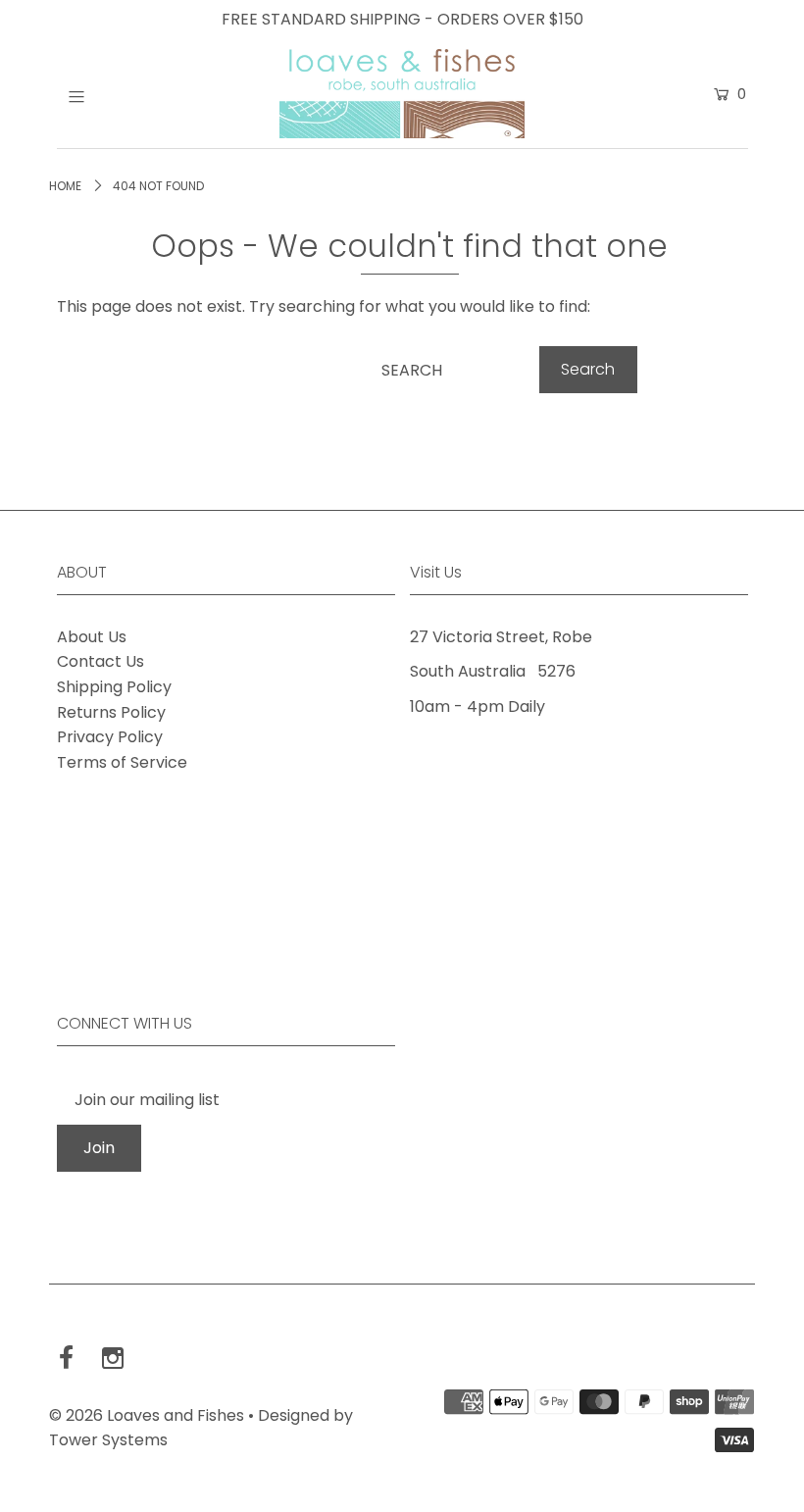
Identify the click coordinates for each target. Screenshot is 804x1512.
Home (65, 185)
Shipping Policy (114, 687)
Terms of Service (122, 762)
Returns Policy (111, 712)
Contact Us (100, 661)
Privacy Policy (110, 737)
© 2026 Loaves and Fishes (146, 1415)
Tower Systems (108, 1440)
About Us (91, 637)
